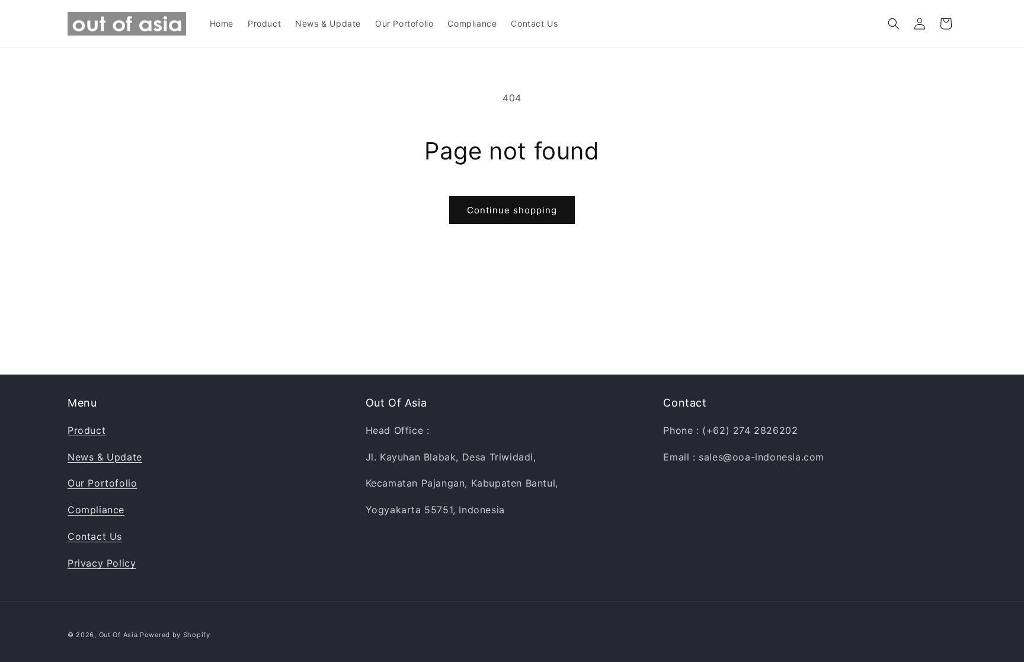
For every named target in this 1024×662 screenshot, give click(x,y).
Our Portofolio (102, 483)
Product (86, 430)
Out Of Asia (118, 635)
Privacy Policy (102, 563)
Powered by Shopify (175, 635)
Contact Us (95, 536)
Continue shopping (512, 210)
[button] (894, 24)
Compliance (96, 510)
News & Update (105, 457)
